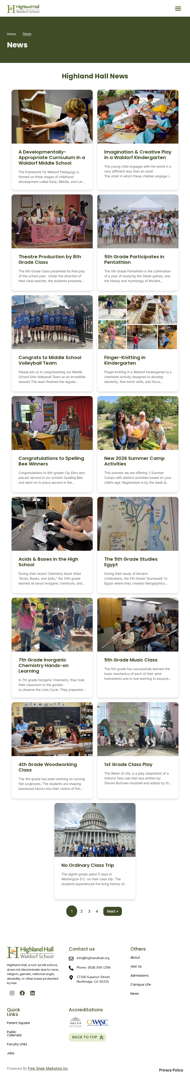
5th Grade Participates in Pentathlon (134, 259)
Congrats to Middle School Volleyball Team (50, 360)
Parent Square (18, 1023)
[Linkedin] (32, 993)
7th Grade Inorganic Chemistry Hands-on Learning (44, 665)
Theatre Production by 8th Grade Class (50, 259)
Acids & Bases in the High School (48, 562)
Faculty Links (17, 1044)
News (134, 993)
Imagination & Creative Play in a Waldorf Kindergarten (137, 155)
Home (11, 34)
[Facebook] (22, 993)
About (135, 957)
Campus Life (140, 984)
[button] (178, 8)
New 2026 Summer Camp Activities (134, 461)
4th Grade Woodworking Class (48, 767)
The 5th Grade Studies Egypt (131, 562)
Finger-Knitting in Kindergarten (125, 360)
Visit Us (136, 966)
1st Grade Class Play (128, 764)
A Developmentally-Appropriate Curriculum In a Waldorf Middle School (52, 157)
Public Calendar (14, 1033)
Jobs (10, 1053)
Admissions (139, 975)
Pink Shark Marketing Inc (48, 1068)
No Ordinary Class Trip (87, 865)
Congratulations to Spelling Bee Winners (51, 461)
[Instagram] (12, 993)
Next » (112, 911)
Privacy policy (171, 1070)
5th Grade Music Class (131, 660)
